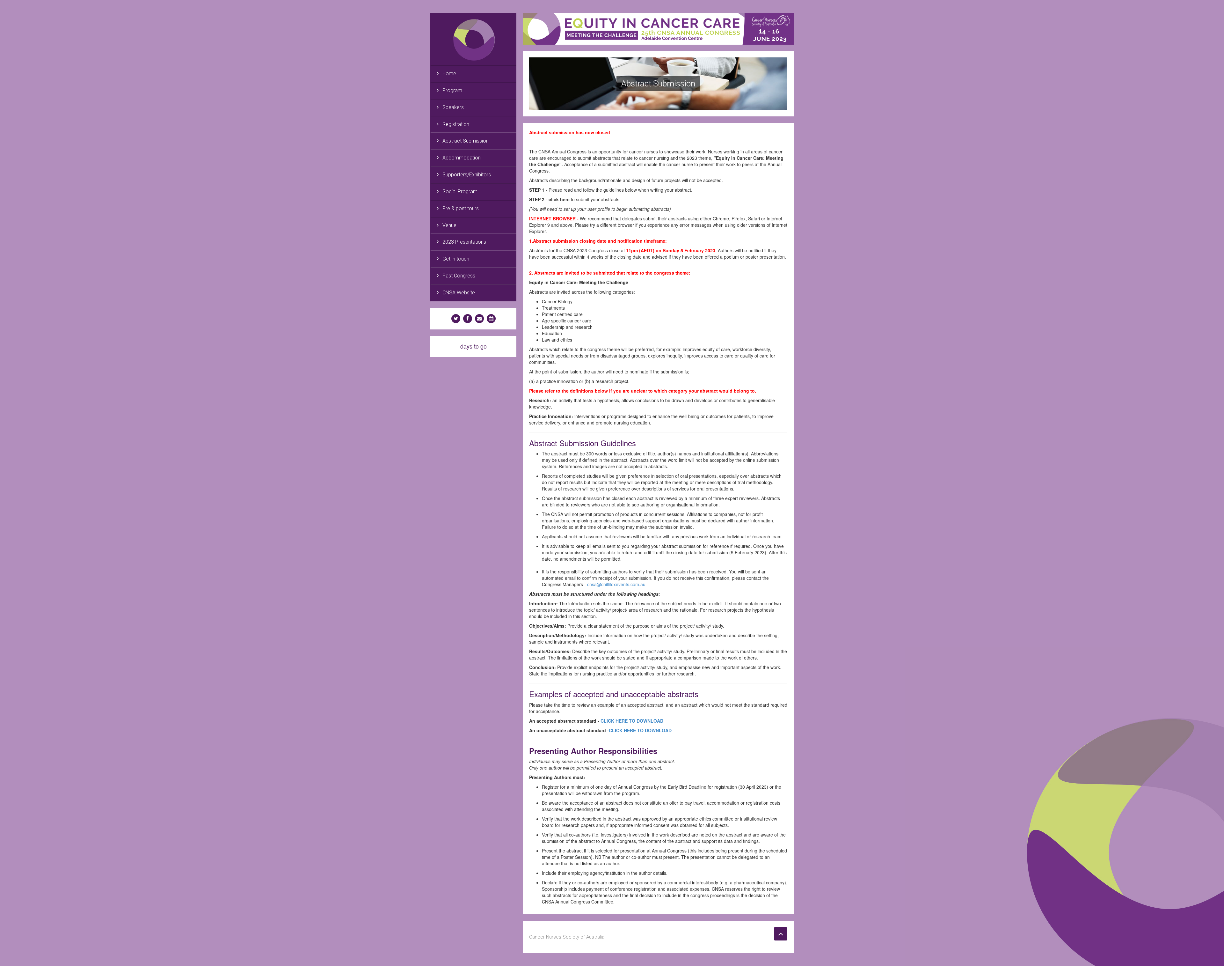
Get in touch (455, 259)
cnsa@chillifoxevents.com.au (616, 584)
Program (452, 90)
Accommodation (461, 158)
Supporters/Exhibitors (466, 175)
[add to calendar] (491, 318)
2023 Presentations (464, 242)
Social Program (459, 191)
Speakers (453, 107)
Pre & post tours (460, 208)
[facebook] (467, 318)
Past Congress (458, 276)
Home (449, 73)
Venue (449, 225)
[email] (479, 318)
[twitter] (455, 318)
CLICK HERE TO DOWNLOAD (632, 721)
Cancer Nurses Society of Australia (566, 937)
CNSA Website (458, 293)
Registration (455, 124)
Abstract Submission (465, 141)
